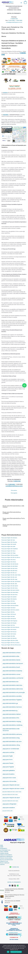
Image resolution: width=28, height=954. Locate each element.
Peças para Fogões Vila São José (9, 577)
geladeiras (5, 92)
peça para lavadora (8, 774)
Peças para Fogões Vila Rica (8, 612)
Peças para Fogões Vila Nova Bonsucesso (11, 644)
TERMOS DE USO (4, 861)
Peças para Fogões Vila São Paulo (9, 570)
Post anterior (14, 490)
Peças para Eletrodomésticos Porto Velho (14, 519)
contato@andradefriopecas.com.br (14, 22)
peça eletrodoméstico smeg (11, 738)
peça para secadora (9, 807)
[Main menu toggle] (21, 2)
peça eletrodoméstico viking (11, 745)
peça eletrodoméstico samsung (12, 734)
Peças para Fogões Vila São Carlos (10, 588)
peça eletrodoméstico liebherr (12, 714)
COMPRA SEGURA (4, 853)
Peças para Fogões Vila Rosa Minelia (10, 605)
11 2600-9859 (19, 20)
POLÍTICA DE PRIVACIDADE (6, 859)
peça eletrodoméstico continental (13, 678)
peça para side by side (7, 810)
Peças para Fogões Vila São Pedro (9, 568)
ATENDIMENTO (3, 848)
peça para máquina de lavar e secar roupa (11, 791)
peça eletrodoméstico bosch (11, 667)
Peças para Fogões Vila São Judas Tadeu (11, 574)
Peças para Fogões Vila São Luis (9, 572)
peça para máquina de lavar (11, 785)
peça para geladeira (9, 770)
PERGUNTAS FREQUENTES (6, 856)
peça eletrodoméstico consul (11, 674)
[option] (14, 919)
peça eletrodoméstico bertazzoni (13, 663)
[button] (24, 385)
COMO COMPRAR (4, 851)
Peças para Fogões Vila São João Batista (11, 581)
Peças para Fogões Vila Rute (8, 601)
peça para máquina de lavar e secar (13, 788)
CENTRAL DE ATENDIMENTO (14, 882)
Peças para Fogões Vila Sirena (9, 559)
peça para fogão (8, 756)
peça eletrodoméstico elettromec (13, 689)
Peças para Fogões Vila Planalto (9, 623)
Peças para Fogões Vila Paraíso (9, 633)
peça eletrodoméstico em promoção (14, 692)
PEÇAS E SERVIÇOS (4, 862)
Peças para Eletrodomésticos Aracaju (12, 525)
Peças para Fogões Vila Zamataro (9, 537)
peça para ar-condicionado (11, 748)
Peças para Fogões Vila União (8, 546)
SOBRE (1, 846)
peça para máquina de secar (11, 797)
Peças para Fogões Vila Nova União (10, 640)
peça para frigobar (8, 767)
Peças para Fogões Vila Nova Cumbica (10, 642)
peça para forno (7, 759)
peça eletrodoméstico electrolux (12, 685)
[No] (26, 949)
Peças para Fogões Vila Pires (8, 625)
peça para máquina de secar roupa (10, 800)
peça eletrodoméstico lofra (11, 718)
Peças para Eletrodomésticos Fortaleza (12, 512)
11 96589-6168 (14, 18)
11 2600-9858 (11, 20)
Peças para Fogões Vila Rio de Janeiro (10, 609)
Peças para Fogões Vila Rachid (9, 618)
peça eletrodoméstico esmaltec (12, 696)
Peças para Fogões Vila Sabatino (9, 599)
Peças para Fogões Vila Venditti (9, 544)
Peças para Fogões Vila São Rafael (10, 566)
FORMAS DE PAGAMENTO (6, 854)
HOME (1, 845)
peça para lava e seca (9, 777)
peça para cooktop (8, 752)
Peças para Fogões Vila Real (8, 616)
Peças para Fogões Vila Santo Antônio (10, 590)
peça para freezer (8, 763)
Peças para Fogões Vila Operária (9, 638)
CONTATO (2, 864)
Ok (8, 951)
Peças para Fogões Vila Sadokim (9, 596)
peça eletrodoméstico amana (11, 652)
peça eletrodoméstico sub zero (12, 741)
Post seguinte (14, 493)
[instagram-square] (13, 885)
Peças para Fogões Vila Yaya (8, 540)
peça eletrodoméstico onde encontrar (11, 729)
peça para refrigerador (9, 804)
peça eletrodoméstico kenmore (12, 707)
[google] (15, 885)
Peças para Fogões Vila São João (9, 583)
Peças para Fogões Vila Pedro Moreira (10, 627)
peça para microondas (9, 781)
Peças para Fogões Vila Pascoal (9, 631)
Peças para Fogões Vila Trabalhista (10, 548)
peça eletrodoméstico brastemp (12, 670)
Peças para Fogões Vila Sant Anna (9, 594)
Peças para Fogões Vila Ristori (8, 607)
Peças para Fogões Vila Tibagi (8, 553)
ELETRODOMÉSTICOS (5, 850)
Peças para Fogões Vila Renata (9, 614)
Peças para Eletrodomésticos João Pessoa (13, 506)
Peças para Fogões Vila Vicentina (9, 542)
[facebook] (10, 885)
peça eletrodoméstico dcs (10, 681)
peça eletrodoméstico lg (10, 710)
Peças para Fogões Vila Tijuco (8, 550)
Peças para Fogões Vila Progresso (9, 620)
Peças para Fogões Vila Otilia (8, 636)
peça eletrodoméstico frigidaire (12, 699)
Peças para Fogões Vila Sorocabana (10, 555)
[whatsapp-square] (18, 885)
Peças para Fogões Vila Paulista (9, 629)
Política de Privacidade (16, 951)
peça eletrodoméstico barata (11, 660)
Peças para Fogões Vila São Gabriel (10, 585)
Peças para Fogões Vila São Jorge (9, 579)
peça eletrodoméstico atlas (11, 656)
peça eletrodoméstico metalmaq (12, 725)
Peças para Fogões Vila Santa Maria (10, 592)
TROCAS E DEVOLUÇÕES (6, 858)
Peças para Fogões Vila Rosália (9, 603)
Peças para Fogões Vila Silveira (9, 561)
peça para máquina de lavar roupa (10, 794)
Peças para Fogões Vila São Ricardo (10, 564)
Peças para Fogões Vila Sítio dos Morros (11, 557)
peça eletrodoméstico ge (10, 703)
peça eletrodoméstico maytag (12, 721)
